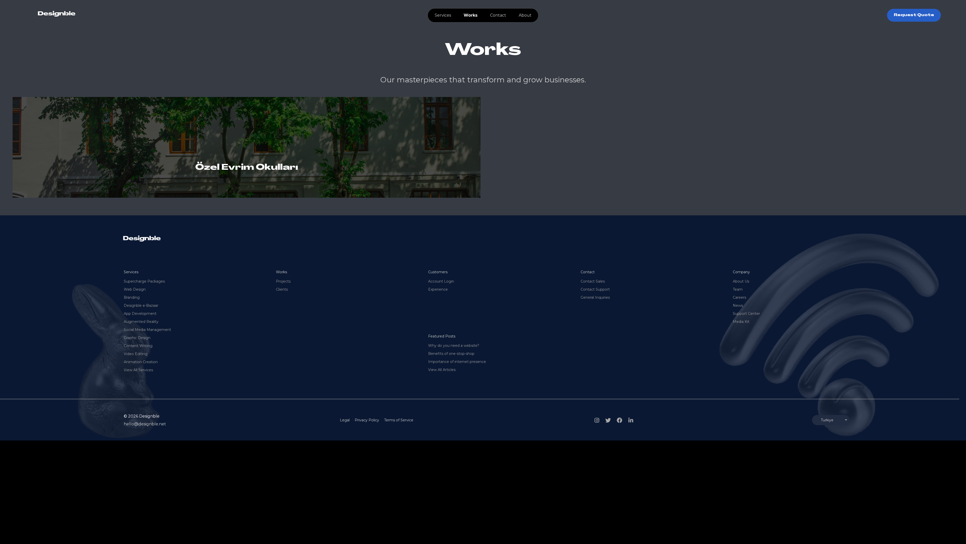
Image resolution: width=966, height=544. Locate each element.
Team (738, 289)
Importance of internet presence (457, 361)
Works (470, 15)
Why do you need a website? (453, 345)
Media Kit (741, 321)
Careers (739, 297)
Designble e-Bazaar (141, 305)
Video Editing (135, 354)
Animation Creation (141, 362)
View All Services (138, 370)
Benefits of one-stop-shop (451, 353)
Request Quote (914, 15)
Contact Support (595, 289)
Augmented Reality (141, 321)
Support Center (746, 313)
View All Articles (442, 369)
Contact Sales (593, 281)
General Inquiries (595, 297)
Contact (498, 15)
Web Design (135, 289)
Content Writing (138, 346)
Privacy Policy (367, 420)
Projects (283, 281)
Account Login (441, 281)
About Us (741, 281)
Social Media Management (147, 329)
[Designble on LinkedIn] (630, 420)
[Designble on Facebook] (619, 420)
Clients (282, 289)
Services (443, 15)
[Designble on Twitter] (608, 420)
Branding (132, 297)
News (738, 305)
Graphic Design (137, 337)
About (525, 15)
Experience (438, 289)
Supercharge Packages (144, 281)
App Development (140, 313)
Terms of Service (398, 420)
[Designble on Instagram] (596, 420)
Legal (345, 420)
